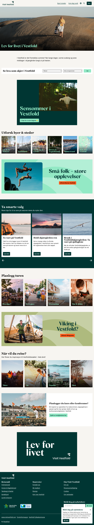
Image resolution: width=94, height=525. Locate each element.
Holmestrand (5, 485)
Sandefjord (5, 494)
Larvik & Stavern (6, 498)
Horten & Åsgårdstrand (8, 488)
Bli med (89, 506)
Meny (89, 3)
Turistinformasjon (22, 517)
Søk (87, 71)
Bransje (35, 491)
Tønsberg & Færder (7, 491)
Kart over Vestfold (38, 494)
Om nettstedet (68, 494)
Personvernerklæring (70, 488)
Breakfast (6, 521)
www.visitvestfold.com (8, 517)
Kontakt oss (36, 485)
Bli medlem (36, 488)
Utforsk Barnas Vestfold (67, 183)
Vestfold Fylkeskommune (37, 517)
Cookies (66, 491)
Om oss (66, 485)
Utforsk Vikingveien (67, 335)
